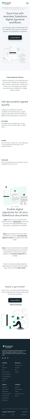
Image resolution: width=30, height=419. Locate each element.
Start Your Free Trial (16, 305)
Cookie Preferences (19, 393)
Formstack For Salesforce (10, 7)
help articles (21, 268)
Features (24, 7)
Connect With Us (15, 37)
